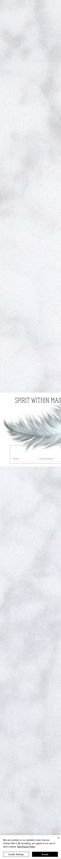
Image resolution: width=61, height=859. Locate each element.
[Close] (56, 839)
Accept (45, 854)
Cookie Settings (16, 854)
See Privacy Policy (26, 846)
